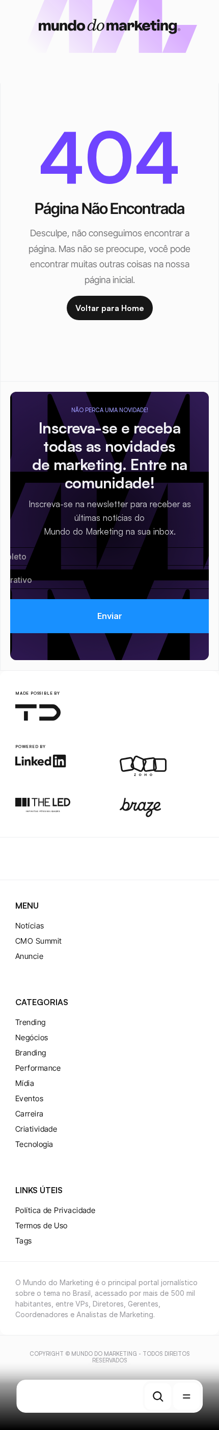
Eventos (29, 1098)
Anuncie (29, 956)
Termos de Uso (41, 1225)
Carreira (29, 1113)
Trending (30, 1022)
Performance (38, 1068)
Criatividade (36, 1129)
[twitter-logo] (38, 859)
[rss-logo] (86, 859)
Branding (30, 1053)
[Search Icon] (158, 1396)
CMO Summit (38, 941)
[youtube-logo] (70, 859)
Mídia (24, 1083)
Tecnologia (34, 1144)
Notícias (29, 925)
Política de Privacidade (55, 1210)
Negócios (31, 1037)
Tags (23, 1241)
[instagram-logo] (21, 859)
